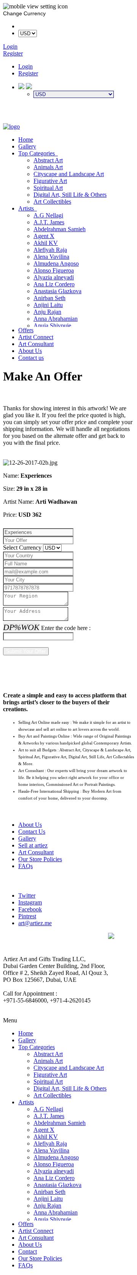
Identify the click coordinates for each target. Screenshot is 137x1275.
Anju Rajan (47, 312)
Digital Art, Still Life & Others (70, 194)
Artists (27, 208)
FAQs (25, 866)
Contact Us (31, 831)
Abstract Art (48, 160)
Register (28, 73)
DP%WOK (21, 627)
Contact (27, 1251)
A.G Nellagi (48, 215)
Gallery (27, 146)
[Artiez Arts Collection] (11, 126)
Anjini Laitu (48, 305)
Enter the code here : (66, 628)
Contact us (31, 357)
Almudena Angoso (56, 263)
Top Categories (38, 153)
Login (25, 66)
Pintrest (27, 916)
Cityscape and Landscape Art (68, 174)
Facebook (30, 909)
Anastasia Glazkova (57, 291)
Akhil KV (45, 243)
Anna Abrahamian (55, 318)
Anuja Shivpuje (52, 325)
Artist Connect (35, 337)
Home (25, 139)
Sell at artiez (33, 845)
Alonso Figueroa (53, 270)
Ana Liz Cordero (54, 284)
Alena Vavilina (51, 256)
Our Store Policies (40, 859)
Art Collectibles (52, 201)
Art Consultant (36, 344)
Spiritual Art (48, 187)
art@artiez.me (35, 923)
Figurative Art (50, 181)
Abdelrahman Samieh (59, 229)
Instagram (30, 902)
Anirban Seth (49, 298)
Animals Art (48, 167)
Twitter (26, 895)
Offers (25, 330)
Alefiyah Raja (50, 250)
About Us (30, 351)
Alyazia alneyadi (53, 277)
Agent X (43, 236)
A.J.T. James (48, 222)
